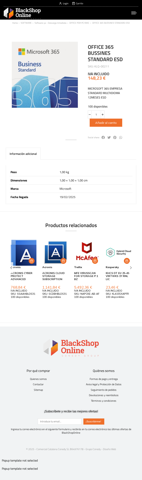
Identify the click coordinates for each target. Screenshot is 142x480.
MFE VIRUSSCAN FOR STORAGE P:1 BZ (86, 276)
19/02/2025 (67, 197)
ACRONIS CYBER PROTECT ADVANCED (21, 276)
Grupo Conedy (93, 449)
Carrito (79, 3)
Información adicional (23, 154)
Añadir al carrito (106, 123)
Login (65, 3)
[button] (32, 261)
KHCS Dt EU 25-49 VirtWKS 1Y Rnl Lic (117, 276)
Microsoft (65, 188)
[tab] (23, 154)
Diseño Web (109, 449)
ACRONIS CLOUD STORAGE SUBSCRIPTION (53, 276)
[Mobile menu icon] (134, 13)
